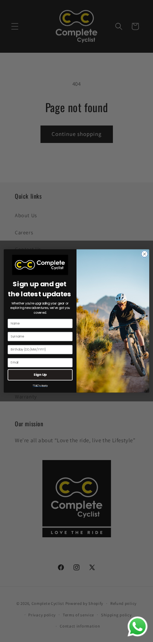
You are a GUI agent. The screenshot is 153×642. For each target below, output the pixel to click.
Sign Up (40, 374)
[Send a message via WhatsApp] (137, 626)
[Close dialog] (144, 254)
